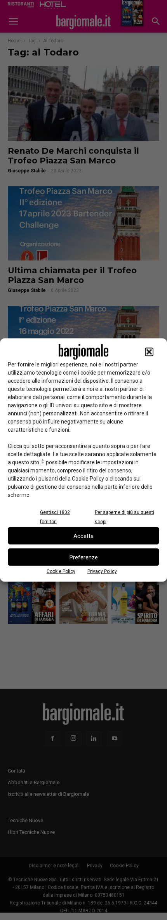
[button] (149, 352)
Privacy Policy (102, 571)
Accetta (83, 535)
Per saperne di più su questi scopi (124, 517)
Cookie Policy (61, 571)
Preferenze (84, 557)
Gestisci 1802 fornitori (55, 517)
